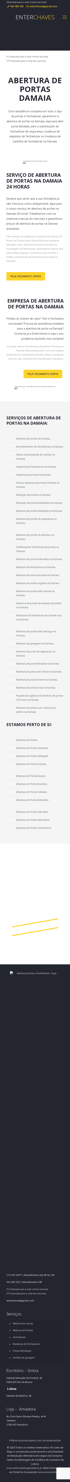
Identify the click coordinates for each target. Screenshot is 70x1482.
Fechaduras (19, 1337)
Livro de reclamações (49, 1440)
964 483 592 (17, 6)
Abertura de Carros (23, 1323)
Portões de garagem (24, 1357)
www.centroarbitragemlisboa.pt (24, 1468)
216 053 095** (14, 1275)
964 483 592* (13, 1282)
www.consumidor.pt (49, 1472)
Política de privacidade (22, 1440)
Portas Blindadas (22, 1351)
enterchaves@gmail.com (43, 6)
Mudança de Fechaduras (26, 1344)
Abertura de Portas (23, 1330)
